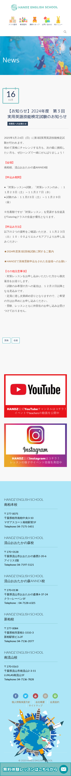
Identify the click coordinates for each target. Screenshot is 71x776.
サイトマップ (36, 705)
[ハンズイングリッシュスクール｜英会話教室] (35, 6)
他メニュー (58, 24)
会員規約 (54, 702)
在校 (16, 340)
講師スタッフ (35, 24)
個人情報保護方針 (21, 702)
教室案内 (23, 24)
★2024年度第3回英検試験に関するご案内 (29, 251)
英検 (6, 340)
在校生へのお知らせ (18, 123)
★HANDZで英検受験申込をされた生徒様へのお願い (35, 261)
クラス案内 (13, 24)
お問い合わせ (47, 24)
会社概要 (40, 702)
